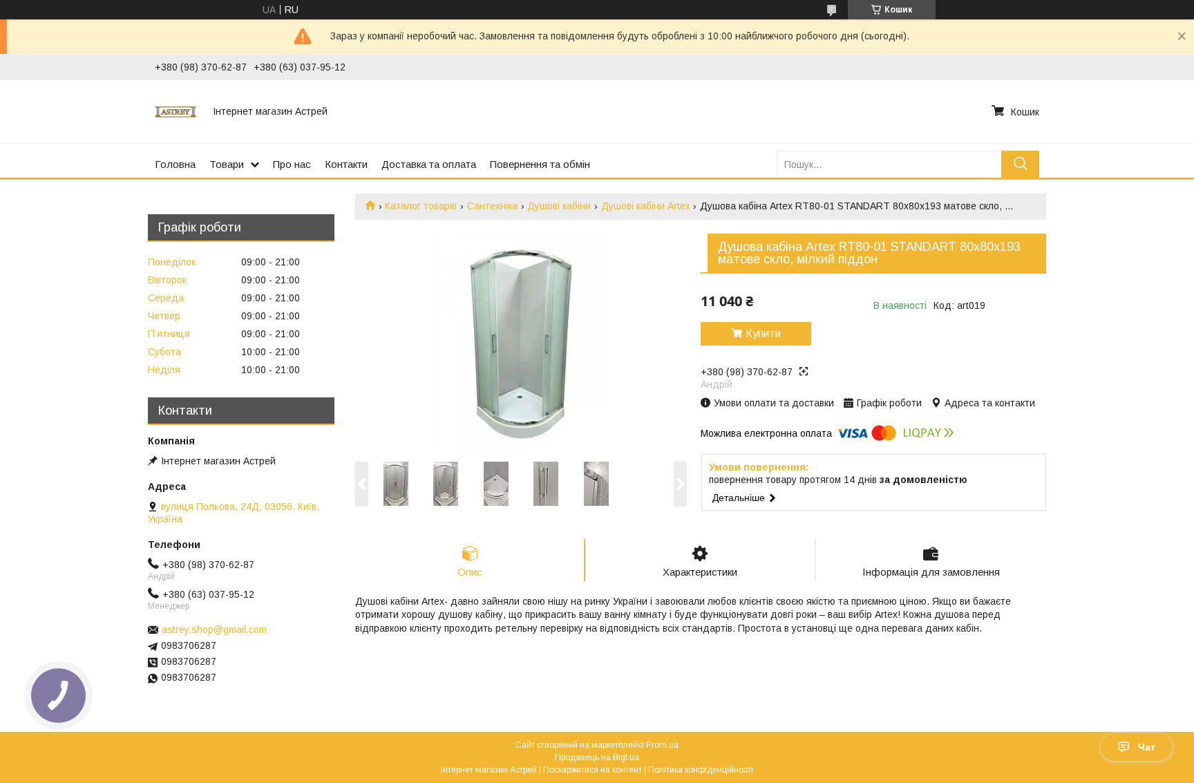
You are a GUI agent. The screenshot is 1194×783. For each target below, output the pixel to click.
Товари (226, 164)
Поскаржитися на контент (592, 770)
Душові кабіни (559, 205)
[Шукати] (1020, 164)
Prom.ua (662, 745)
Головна (175, 164)
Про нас (292, 164)
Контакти (346, 164)
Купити (763, 333)
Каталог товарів (421, 205)
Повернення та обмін (540, 164)
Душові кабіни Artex (645, 205)
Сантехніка (492, 205)
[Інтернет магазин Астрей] (175, 111)
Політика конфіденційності (700, 770)
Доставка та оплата (428, 164)
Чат (1146, 747)
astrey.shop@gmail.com (214, 629)
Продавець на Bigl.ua (597, 757)
